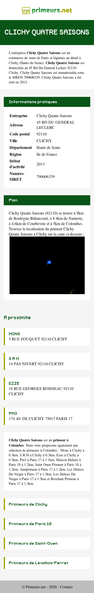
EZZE (14, 383)
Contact (66, 586)
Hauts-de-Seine (31, 62)
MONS (14, 334)
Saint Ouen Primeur (49, 464)
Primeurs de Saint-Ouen (33, 543)
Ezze (59, 455)
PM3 (13, 414)
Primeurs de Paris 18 (30, 524)
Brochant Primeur (63, 478)
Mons (64, 450)
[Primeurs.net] (47, 10)
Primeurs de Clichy (28, 504)
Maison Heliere (67, 459)
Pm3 (23, 459)
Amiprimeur (28, 469)
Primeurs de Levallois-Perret (38, 563)
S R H (14, 359)
